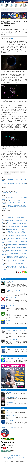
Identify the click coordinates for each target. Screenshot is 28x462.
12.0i (10, 299)
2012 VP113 (8, 174)
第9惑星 (7, 172)
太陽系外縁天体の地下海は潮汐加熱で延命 (16, 266)
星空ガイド (5, 427)
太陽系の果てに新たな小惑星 (14, 200)
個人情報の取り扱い (8, 457)
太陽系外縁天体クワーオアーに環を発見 (15, 231)
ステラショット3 (10, 305)
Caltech (12, 38)
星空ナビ (8, 320)
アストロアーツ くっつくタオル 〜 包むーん (16, 331)
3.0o (10, 306)
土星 (7, 411)
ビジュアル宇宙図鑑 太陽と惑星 (9, 213)
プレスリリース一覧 (19, 457)
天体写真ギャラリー (11, 392)
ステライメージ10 (10, 313)
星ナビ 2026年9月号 (11, 281)
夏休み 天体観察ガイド (11, 416)
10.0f (10, 314)
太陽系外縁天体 (15, 172)
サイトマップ (16, 459)
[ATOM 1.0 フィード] (24, 271)
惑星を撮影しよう (10, 402)
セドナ (22, 172)
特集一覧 (13, 427)
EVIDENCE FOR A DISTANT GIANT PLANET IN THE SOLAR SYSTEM (14, 182)
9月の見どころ (9, 421)
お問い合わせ (19, 455)
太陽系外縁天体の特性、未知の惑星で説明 (16, 229)
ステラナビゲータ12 (11, 298)
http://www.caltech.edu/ (11, 190)
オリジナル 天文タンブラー (12, 340)
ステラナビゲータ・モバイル (13, 290)
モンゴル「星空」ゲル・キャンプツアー (15, 358)
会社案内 (10, 459)
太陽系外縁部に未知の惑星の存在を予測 (16, 205)
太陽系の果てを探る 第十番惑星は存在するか (13, 192)
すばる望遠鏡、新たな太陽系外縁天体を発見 (16, 256)
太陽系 (6, 9)
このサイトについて (10, 455)
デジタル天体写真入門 (11, 397)
